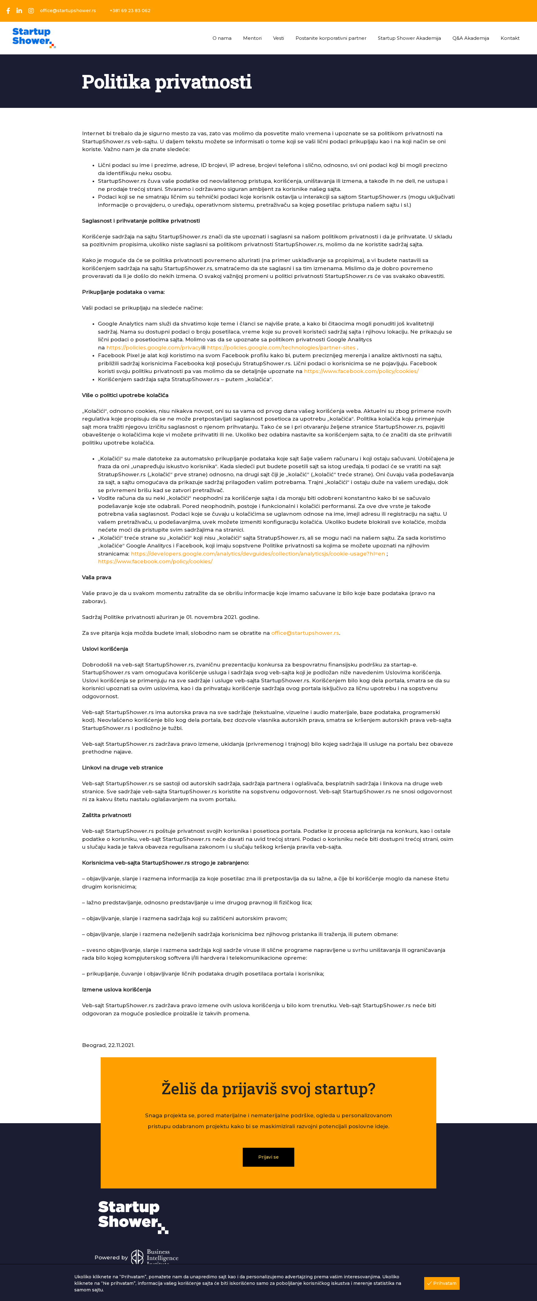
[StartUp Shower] (34, 38)
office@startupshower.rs (305, 633)
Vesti (278, 38)
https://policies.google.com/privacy (153, 347)
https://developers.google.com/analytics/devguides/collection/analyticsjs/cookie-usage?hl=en (259, 554)
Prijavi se (268, 1157)
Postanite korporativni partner (331, 38)
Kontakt (510, 38)
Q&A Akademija (470, 38)
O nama (222, 38)
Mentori (252, 38)
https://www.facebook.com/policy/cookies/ (361, 371)
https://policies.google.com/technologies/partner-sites (281, 347)
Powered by (112, 1257)
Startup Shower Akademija (409, 38)
